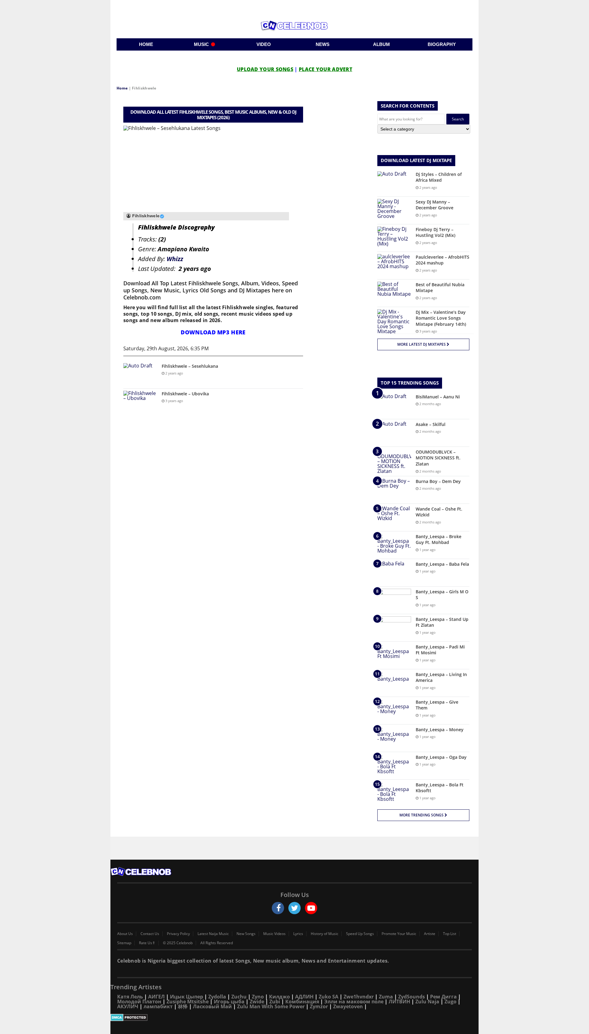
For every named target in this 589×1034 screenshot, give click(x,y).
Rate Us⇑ (147, 943)
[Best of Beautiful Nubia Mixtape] (394, 293)
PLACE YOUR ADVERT (325, 69)
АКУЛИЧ (127, 1006)
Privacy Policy (178, 933)
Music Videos (274, 933)
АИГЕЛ (156, 996)
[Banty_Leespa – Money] (394, 738)
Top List (449, 933)
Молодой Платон (139, 1001)
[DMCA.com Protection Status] (294, 1017)
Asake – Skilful (430, 424)
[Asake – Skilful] (394, 432)
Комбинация (302, 1001)
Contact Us (150, 933)
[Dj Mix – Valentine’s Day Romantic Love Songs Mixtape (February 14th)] (394, 321)
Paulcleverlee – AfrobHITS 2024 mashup (442, 260)
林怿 (183, 1006)
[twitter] (294, 908)
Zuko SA (328, 996)
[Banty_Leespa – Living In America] (394, 682)
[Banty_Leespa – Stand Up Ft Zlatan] (394, 627)
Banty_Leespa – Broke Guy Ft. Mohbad (438, 540)
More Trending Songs (422, 815)
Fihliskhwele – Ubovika (185, 394)
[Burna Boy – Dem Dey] (394, 489)
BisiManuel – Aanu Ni (438, 397)
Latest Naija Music (213, 933)
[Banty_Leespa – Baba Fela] (394, 572)
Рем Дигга (443, 996)
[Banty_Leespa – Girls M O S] (394, 600)
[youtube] (311, 908)
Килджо (279, 996)
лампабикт (158, 1006)
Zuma (386, 996)
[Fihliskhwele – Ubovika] (140, 402)
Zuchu (239, 996)
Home (122, 88)
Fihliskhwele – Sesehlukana (190, 366)
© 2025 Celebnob (178, 943)
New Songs (246, 933)
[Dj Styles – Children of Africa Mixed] (394, 182)
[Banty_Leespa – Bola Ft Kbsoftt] (394, 793)
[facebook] (278, 908)
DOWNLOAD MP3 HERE (213, 332)
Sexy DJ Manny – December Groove (434, 205)
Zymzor (319, 1006)
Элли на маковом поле (353, 1001)
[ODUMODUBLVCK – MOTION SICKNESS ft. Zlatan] (394, 461)
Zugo (450, 1001)
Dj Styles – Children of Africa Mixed (439, 177)
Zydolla (217, 996)
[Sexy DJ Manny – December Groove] (394, 210)
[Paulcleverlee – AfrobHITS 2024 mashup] (394, 265)
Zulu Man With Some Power (271, 1006)
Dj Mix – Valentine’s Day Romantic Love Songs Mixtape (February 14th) (441, 318)
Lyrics (298, 933)
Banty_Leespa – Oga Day (441, 757)
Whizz (175, 259)
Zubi (274, 1001)
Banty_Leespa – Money (440, 729)
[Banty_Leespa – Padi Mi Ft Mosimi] (394, 655)
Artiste (429, 933)
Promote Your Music (399, 933)
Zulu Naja (427, 1001)
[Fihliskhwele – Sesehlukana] (140, 374)
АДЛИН (304, 996)
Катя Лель (130, 996)
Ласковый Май (212, 1006)
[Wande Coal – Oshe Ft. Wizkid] (394, 517)
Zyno (258, 996)
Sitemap (124, 943)
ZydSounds (411, 996)
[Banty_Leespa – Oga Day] (394, 765)
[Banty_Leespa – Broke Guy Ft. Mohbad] (394, 545)
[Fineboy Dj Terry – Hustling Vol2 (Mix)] (394, 237)
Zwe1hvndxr (359, 996)
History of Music (324, 933)
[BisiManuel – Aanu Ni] (394, 405)
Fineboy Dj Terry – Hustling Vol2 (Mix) (435, 232)
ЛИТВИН (399, 1001)
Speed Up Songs (360, 933)
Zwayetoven (348, 1006)
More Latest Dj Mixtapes (422, 344)
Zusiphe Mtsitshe (188, 1001)
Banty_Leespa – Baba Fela (442, 564)
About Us (125, 933)
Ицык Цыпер (186, 996)
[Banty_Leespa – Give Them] (394, 710)
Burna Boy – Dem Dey (438, 481)
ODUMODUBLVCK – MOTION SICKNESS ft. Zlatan (438, 458)
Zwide (257, 1001)
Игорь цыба (229, 1001)
